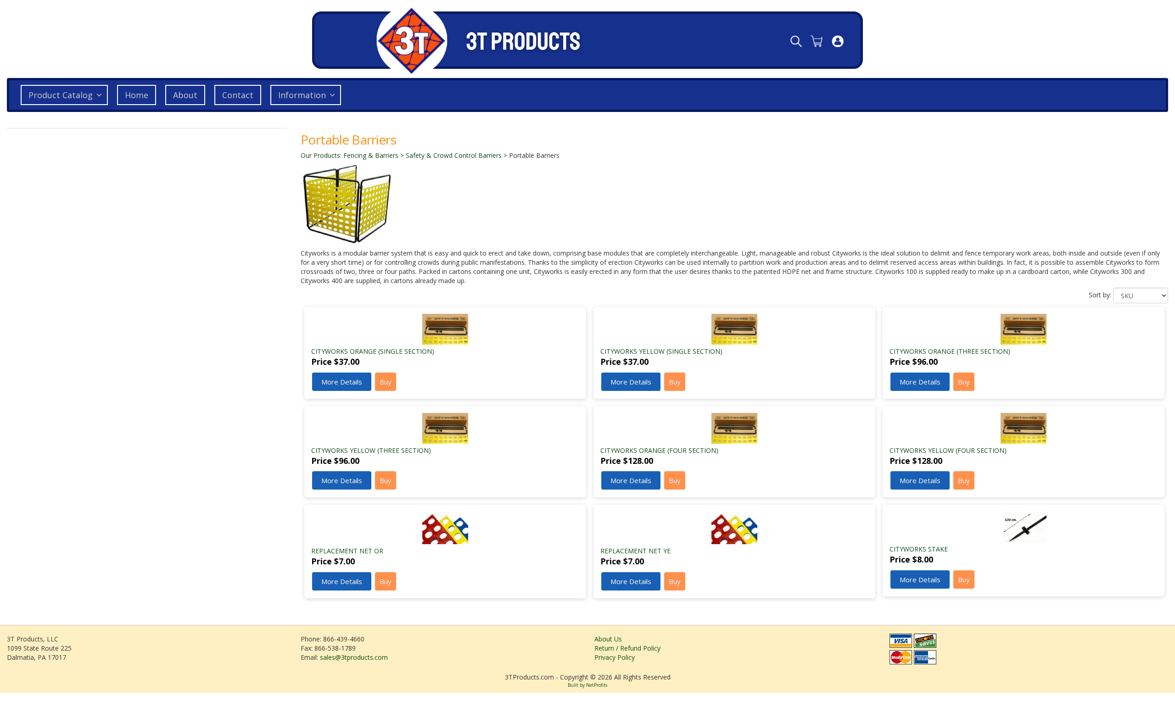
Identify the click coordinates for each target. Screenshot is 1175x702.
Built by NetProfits (587, 685)
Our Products (320, 155)
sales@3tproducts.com (354, 657)
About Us (608, 639)
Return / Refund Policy (627, 648)
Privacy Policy (614, 657)
